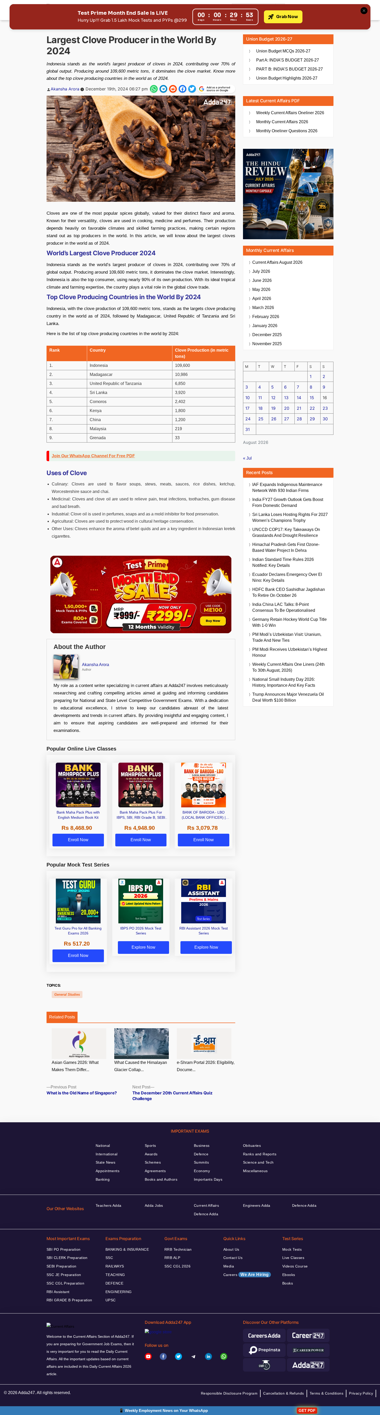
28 (299, 418)
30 (325, 418)
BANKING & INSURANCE (127, 1249)
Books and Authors (161, 1179)
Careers (246, 1274)
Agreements (155, 1171)
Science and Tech (258, 1162)
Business (201, 1145)
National (103, 1145)
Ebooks (288, 1275)
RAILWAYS (114, 1266)
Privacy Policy (361, 1393)
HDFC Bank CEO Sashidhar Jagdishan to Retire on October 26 (288, 592)
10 (247, 397)
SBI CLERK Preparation (67, 1258)
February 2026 (265, 316)
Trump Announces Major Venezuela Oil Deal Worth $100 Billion (288, 697)
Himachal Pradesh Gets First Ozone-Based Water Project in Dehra (286, 547)
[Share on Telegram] (163, 89)
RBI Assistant (58, 1292)
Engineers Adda (256, 1205)
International (106, 1154)
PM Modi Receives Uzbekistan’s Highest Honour (289, 652)
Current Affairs (206, 1205)
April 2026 (261, 298)
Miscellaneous (255, 1171)
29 (312, 418)
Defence (201, 1154)
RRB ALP (172, 1258)
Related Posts (62, 1017)
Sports (150, 1145)
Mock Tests (292, 1249)
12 (273, 397)
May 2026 (261, 289)
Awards (151, 1154)
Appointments (107, 1171)
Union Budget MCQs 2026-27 (283, 51)
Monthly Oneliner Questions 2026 (286, 131)
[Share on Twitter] (192, 89)
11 (260, 397)
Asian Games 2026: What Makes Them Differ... (75, 1066)
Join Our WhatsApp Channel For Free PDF (93, 456)
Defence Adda (206, 1214)
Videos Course (295, 1266)
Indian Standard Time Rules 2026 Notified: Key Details (283, 562)
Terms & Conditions (327, 1393)
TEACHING (115, 1275)
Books (287, 1283)
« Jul (247, 458)
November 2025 (267, 344)
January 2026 (264, 325)
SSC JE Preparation (64, 1275)
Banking (103, 1179)
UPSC (110, 1300)
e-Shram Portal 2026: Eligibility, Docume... (205, 1066)
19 (273, 408)
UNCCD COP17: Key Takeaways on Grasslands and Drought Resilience (286, 532)
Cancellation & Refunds (283, 1393)
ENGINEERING (118, 1292)
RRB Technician (178, 1249)
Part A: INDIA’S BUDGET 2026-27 (287, 60)
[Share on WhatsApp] (154, 89)
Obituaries (252, 1145)
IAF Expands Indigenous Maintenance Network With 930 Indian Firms (287, 487)
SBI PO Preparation (64, 1249)
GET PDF (307, 1410)
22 (312, 408)
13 (286, 397)
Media (228, 1266)
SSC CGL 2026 (177, 1266)
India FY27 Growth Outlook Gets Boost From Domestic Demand (287, 502)
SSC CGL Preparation (65, 1283)
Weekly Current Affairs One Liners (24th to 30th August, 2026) (288, 667)
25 (260, 418)
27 (286, 418)
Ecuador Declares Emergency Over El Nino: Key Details (287, 577)
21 (299, 408)
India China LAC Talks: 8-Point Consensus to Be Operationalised (283, 607)
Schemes (153, 1162)
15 (312, 397)
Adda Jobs (154, 1205)
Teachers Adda (108, 1205)
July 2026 (261, 271)
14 (299, 397)
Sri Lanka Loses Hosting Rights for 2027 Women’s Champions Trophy (290, 517)
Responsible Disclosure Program (229, 1393)
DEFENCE (114, 1283)
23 (325, 408)
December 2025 (267, 335)
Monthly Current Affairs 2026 (282, 122)
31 (247, 429)
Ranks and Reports (259, 1154)
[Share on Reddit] (173, 89)
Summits (201, 1162)
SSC (109, 1258)
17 (247, 408)
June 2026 (262, 280)
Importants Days (208, 1179)
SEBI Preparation (62, 1266)
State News (105, 1162)
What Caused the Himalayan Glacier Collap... (140, 1066)
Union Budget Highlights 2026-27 (286, 78)
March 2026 (263, 307)
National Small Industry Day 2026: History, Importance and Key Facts (283, 682)
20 (286, 408)
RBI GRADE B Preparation (69, 1300)
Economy (202, 1171)
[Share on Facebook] (182, 89)
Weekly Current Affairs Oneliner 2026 (290, 113)
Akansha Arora (65, 88)
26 (273, 418)
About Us (231, 1249)
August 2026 (277, 262)
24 (247, 418)
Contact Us (232, 1258)
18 (260, 408)
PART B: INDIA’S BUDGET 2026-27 (289, 69)
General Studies (67, 994)
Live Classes (293, 1258)
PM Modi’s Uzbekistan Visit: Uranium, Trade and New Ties (286, 637)
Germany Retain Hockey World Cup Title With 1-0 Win (289, 622)
